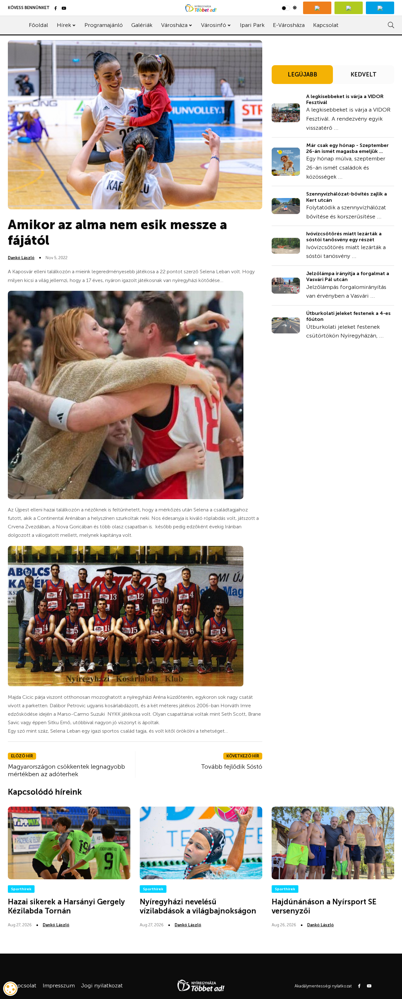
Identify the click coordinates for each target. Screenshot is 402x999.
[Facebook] (55, 8)
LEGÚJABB (302, 74)
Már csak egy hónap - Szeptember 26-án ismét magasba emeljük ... (347, 148)
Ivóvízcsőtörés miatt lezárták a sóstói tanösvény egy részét (344, 237)
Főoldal (38, 25)
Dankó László (21, 257)
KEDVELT (363, 74)
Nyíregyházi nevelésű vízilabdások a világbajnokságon (198, 906)
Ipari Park (252, 25)
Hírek (64, 25)
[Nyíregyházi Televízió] (317, 8)
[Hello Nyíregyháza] (380, 8)
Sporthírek (21, 889)
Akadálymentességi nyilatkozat (323, 986)
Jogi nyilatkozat (102, 985)
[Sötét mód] (289, 8)
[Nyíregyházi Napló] (348, 8)
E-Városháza (289, 25)
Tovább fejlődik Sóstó (231, 766)
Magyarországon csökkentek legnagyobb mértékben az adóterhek (66, 770)
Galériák (141, 25)
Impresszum (59, 985)
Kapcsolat (326, 25)
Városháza (174, 25)
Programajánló (103, 25)
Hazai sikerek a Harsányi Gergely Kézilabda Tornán (66, 906)
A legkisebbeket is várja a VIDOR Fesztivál (344, 99)
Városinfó (213, 25)
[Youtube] (64, 8)
